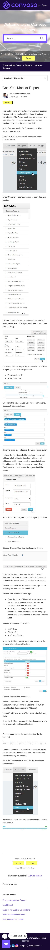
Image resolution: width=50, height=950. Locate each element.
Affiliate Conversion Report (14, 914)
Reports (28, 65)
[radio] (18, 863)
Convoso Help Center (12, 65)
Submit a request (35, 875)
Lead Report (8, 904)
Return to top (8, 884)
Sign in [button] (45, 5)
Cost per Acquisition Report (14, 900)
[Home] (20, 4)
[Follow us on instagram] (16, 945)
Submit (28, 58)
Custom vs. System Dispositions (16, 909)
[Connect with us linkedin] (13, 945)
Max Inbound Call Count (13, 919)
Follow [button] (7, 102)
